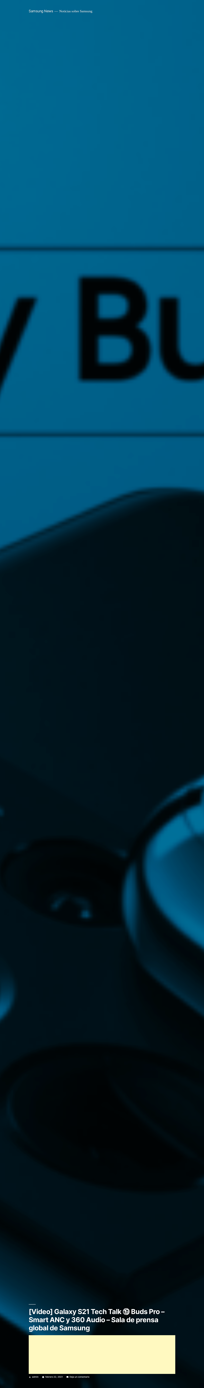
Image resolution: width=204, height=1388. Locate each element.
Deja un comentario (79, 1377)
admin (35, 1377)
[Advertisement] (102, 1354)
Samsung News (41, 11)
